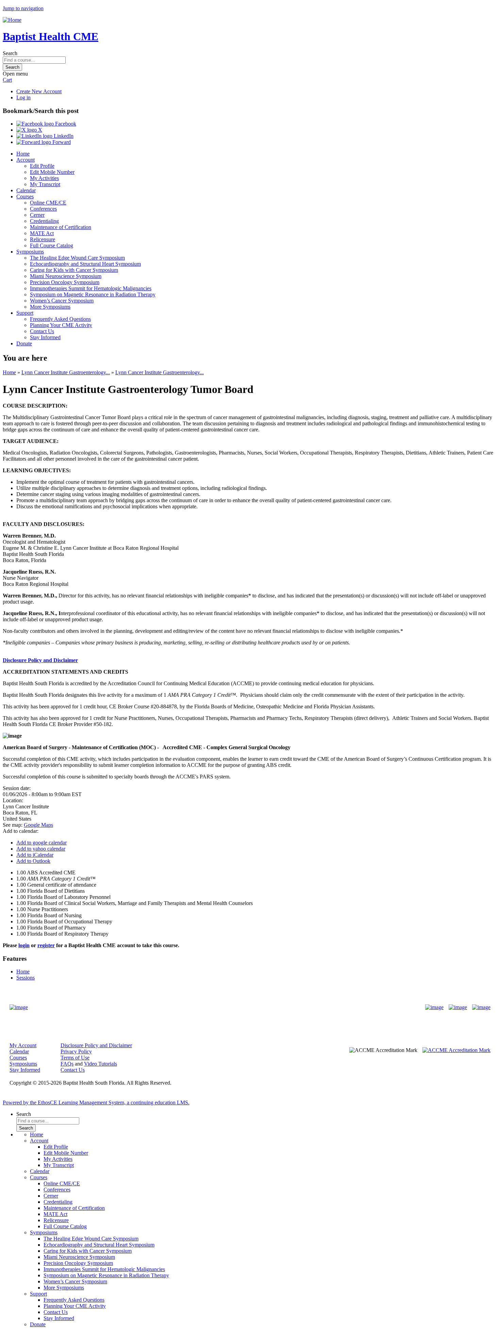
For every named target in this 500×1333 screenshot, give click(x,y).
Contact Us (42, 331)
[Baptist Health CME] (19, 1007)
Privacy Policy (76, 1051)
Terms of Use (75, 1057)
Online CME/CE (48, 202)
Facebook (65, 124)
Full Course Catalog (51, 245)
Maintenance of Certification (60, 227)
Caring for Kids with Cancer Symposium (74, 270)
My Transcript (45, 184)
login (24, 945)
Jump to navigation (23, 8)
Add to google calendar (41, 842)
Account (25, 160)
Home (23, 154)
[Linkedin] (481, 1007)
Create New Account (39, 91)
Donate (24, 343)
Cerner (37, 215)
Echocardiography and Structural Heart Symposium (85, 264)
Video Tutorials (100, 1064)
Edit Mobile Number (52, 172)
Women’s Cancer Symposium (62, 300)
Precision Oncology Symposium (64, 282)
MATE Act (42, 233)
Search (10, 53)
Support (24, 313)
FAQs (67, 1064)
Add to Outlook (33, 861)
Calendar (26, 190)
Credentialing (44, 221)
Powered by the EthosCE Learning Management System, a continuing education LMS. (96, 1102)
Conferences (43, 209)
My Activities (44, 178)
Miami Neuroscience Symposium (65, 276)
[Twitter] (458, 1007)
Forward (61, 142)
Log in (23, 97)
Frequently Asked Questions (60, 319)
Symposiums (30, 251)
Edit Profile (42, 166)
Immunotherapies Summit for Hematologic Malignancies (90, 288)
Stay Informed (45, 337)
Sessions (25, 978)
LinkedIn (62, 136)
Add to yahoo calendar (40, 849)
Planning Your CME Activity (61, 325)
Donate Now (229, 1007)
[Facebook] (434, 1007)
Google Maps (38, 825)
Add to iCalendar (34, 855)
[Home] (12, 20)
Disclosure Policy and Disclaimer (40, 660)
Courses (25, 196)
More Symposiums (50, 307)
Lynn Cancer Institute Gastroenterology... (65, 372)
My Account (23, 1045)
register (46, 945)
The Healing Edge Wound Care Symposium (77, 258)
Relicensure (42, 239)
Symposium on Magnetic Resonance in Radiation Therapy (92, 294)
